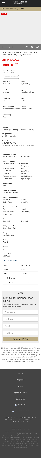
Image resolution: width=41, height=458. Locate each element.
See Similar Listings (11, 77)
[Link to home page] (20, 3)
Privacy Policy (27, 417)
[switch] (26, 47)
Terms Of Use (11, 417)
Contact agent (7, 47)
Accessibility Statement (17, 419)
